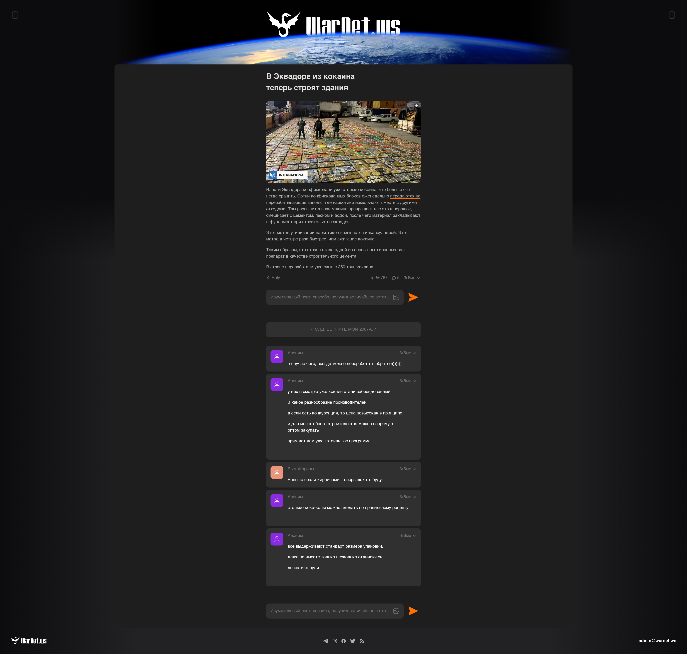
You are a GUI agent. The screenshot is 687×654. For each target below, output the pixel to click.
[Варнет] (33, 641)
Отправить (413, 297)
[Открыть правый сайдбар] (672, 15)
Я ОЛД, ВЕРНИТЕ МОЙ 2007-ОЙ (344, 329)
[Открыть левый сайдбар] (15, 15)
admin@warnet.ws (657, 641)
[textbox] (335, 297)
